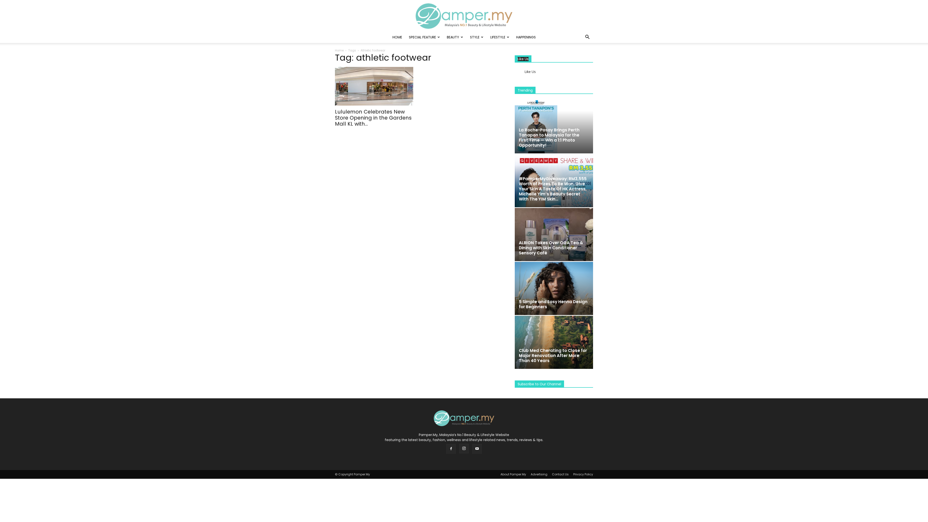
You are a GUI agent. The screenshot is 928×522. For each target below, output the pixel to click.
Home (397, 37)
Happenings (526, 37)
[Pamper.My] (464, 16)
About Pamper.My (513, 474)
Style (474, 37)
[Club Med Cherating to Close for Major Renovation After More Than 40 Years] (554, 342)
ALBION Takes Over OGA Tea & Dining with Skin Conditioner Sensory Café (551, 248)
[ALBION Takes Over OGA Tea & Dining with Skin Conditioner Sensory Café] (554, 234)
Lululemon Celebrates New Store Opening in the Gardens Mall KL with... (373, 117)
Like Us (523, 59)
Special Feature (422, 37)
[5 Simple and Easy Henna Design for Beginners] (554, 288)
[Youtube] (477, 449)
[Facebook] (451, 449)
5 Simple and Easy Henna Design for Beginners (553, 304)
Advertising (539, 474)
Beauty (453, 37)
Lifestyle (497, 37)
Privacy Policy (583, 474)
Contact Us (560, 474)
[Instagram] (464, 448)
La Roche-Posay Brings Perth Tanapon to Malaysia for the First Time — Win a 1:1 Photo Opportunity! (549, 137)
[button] (587, 37)
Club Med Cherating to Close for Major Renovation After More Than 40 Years (553, 356)
